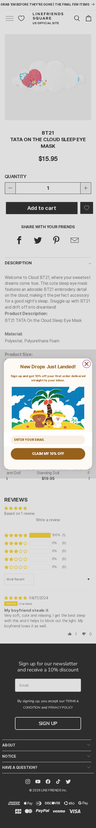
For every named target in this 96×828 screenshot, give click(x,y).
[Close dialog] (86, 364)
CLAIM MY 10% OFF (48, 453)
